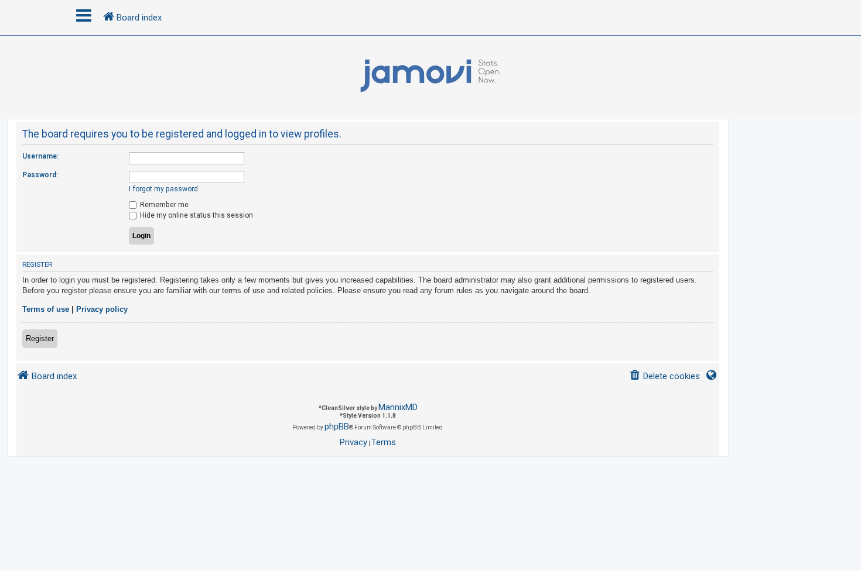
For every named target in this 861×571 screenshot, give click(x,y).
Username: (40, 156)
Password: (40, 175)
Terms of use (45, 309)
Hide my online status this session (195, 215)
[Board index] (430, 76)
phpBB (336, 426)
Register (40, 338)
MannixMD (398, 407)
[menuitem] (664, 376)
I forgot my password (163, 189)
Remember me (163, 205)
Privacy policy (102, 309)
